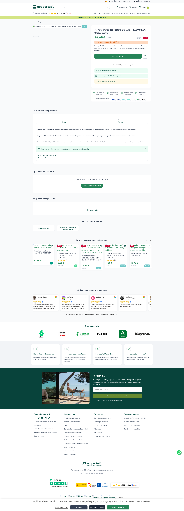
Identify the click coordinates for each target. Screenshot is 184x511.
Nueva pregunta (92, 210)
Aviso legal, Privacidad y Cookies (135, 418)
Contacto (37, 425)
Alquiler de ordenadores (72, 418)
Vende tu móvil (69, 451)
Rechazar (79, 507)
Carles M (103, 297)
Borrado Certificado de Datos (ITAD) (76, 429)
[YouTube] (42, 418)
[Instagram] (45, 418)
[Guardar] (145, 56)
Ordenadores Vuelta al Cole (73, 440)
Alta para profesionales (72, 422)
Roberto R (74, 297)
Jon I (130, 297)
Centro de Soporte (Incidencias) (45, 421)
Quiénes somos (39, 436)
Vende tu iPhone (69, 447)
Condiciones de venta (131, 422)
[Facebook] (35, 418)
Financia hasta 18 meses (132, 425)
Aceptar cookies (118, 507)
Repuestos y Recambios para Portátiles (68, 228)
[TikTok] (49, 418)
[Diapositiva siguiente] (85, 27)
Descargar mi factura (101, 422)
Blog (65, 425)
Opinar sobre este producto (92, 185)
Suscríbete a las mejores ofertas (117, 396)
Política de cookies (61, 507)
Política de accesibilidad (132, 429)
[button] (60, 13)
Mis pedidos (98, 433)
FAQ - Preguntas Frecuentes (43, 429)
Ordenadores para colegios (73, 436)
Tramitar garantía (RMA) (102, 436)
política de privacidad (115, 400)
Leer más (97, 50)
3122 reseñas (113, 315)
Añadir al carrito (118, 56)
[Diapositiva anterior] (35, 27)
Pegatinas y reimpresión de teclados (76, 443)
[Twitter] (38, 418)
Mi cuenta (97, 429)
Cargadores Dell (43, 228)
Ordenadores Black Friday (73, 433)
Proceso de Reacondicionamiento (45, 432)
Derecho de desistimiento (102, 418)
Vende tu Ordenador (71, 454)
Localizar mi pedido (100, 425)
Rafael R (44, 297)
